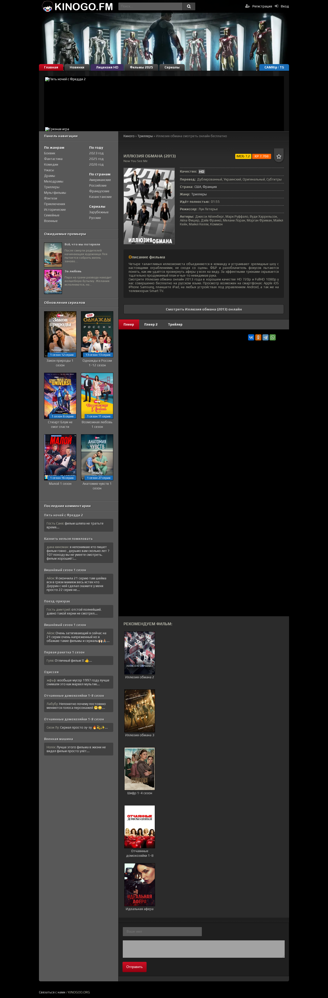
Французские (99, 191)
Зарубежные (99, 212)
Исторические (55, 209)
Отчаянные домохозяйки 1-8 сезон (74, 696)
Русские (95, 218)
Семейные (51, 215)
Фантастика (53, 159)
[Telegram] (265, 337)
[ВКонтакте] (251, 337)
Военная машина (58, 739)
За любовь (73, 271)
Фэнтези (50, 198)
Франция (210, 187)
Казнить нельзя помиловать (68, 539)
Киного (129, 136)
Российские (98, 185)
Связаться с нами (52, 992)
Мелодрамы (53, 181)
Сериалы (172, 67)
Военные (51, 221)
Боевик (49, 153)
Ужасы (49, 170)
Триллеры (145, 136)
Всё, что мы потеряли (82, 244)
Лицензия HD (107, 67)
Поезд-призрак (57, 601)
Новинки (77, 67)
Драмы (49, 176)
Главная (51, 67)
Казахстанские (100, 197)
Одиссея (51, 672)
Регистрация (262, 6)
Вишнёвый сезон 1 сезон (65, 570)
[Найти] (188, 6)
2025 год (96, 159)
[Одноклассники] (258, 337)
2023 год (96, 153)
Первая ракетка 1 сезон (64, 652)
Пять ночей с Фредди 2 (63, 515)
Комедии (51, 164)
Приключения (54, 204)
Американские (100, 180)
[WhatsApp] (273, 337)
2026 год (96, 164)
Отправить (134, 967)
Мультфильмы (55, 193)
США (197, 187)
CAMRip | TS (274, 67)
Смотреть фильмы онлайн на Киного (77, 6)
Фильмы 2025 (141, 67)
